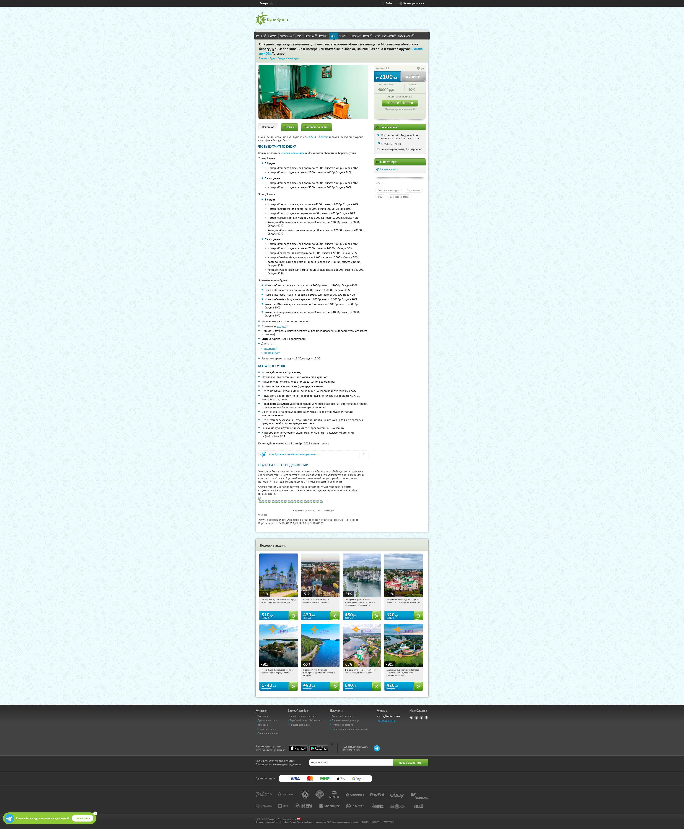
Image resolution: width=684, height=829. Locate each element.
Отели (367, 36)
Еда (263, 36)
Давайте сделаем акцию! (303, 716)
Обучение (311, 36)
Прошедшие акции (300, 724)
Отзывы (289, 127)
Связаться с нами (386, 720)
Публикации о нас (267, 720)
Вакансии (262, 724)
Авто (300, 36)
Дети (377, 36)
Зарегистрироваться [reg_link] (413, 3)
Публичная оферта (342, 724)
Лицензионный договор (345, 720)
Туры (333, 36)
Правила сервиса (266, 729)
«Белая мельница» (293, 153)
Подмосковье (413, 190)
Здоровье (355, 36)
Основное (268, 127)
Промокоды (389, 36)
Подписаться (83, 818)
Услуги (343, 36)
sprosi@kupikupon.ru (389, 716)
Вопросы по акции (316, 127)
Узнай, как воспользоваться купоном (292, 454)
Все (257, 36)
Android (324, 137)
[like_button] (419, 68)
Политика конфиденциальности (350, 729)
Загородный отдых (399, 196)
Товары (323, 36)
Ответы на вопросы (268, 733)
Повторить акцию (400, 103)
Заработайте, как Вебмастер (305, 720)
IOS (311, 137)
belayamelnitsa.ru (389, 169)
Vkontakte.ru (416, 718)
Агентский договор (342, 716)
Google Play (318, 748)
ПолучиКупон (406, 36)
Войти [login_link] (389, 3)
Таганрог (264, 3)
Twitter (421, 718)
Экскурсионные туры (388, 190)
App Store (298, 748)
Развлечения (287, 36)
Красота (273, 36)
